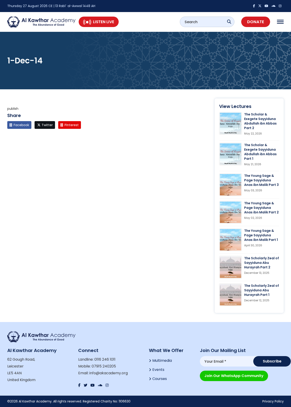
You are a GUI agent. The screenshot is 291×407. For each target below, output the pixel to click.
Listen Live (103, 22)
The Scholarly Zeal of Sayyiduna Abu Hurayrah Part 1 (261, 290)
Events (158, 369)
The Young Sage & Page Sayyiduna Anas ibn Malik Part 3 (261, 180)
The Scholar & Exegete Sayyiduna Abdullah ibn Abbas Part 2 (260, 121)
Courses (159, 378)
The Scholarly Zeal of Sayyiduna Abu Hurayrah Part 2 (261, 263)
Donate (255, 22)
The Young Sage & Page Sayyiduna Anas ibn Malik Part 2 (261, 208)
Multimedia (162, 360)
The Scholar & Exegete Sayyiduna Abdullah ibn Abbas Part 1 (260, 152)
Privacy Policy (273, 401)
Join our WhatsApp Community (233, 375)
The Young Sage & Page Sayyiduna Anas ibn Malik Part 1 (261, 235)
